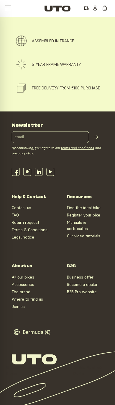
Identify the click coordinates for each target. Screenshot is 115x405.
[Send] (96, 137)
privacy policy (22, 153)
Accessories (23, 284)
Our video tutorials (83, 236)
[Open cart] (106, 8)
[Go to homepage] (57, 8)
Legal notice (23, 237)
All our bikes (23, 277)
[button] (8, 8)
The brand (21, 291)
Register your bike (83, 215)
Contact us (21, 207)
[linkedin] (39, 172)
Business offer (80, 277)
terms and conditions (77, 148)
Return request (25, 222)
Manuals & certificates (77, 225)
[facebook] (16, 172)
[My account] (96, 8)
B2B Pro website (82, 291)
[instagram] (27, 172)
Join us (18, 306)
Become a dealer (82, 284)
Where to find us (27, 299)
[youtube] (50, 172)
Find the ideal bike (84, 207)
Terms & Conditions (29, 229)
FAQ (15, 215)
